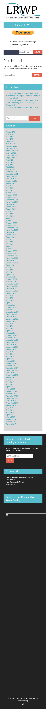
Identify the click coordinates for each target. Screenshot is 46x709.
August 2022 (11, 237)
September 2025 (12, 155)
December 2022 (12, 228)
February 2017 (11, 391)
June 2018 (10, 354)
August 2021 (11, 265)
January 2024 (11, 197)
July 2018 (9, 352)
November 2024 (12, 176)
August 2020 (11, 293)
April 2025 (10, 167)
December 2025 (12, 148)
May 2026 (10, 139)
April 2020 (10, 303)
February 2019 (11, 335)
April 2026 (10, 141)
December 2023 (12, 200)
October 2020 (11, 289)
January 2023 (11, 225)
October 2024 (11, 179)
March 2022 (10, 249)
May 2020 (10, 300)
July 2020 (9, 296)
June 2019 (10, 326)
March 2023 (10, 221)
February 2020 (11, 307)
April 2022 (10, 246)
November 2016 (12, 398)
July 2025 (9, 160)
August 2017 (11, 377)
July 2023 (9, 211)
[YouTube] (14, 51)
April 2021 (10, 274)
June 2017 (10, 382)
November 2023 (12, 202)
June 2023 (10, 214)
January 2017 (11, 394)
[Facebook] (6, 51)
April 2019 (10, 331)
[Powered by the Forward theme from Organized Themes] (23, 704)
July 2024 (9, 186)
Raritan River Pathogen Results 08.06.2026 (22, 107)
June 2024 (10, 188)
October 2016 (11, 401)
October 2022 (11, 232)
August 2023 (11, 209)
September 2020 (12, 291)
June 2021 (10, 270)
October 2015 (11, 424)
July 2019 (9, 324)
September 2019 (12, 319)
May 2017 (10, 384)
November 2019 (12, 314)
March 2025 (10, 169)
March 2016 (10, 417)
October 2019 (11, 317)
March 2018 (10, 361)
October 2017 (11, 373)
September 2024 (12, 181)
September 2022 (12, 235)
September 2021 (12, 263)
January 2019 (11, 338)
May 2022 (10, 244)
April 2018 (10, 359)
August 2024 (11, 183)
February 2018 (11, 363)
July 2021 (9, 267)
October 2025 (11, 153)
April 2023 (10, 218)
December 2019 (12, 312)
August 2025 (11, 158)
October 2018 (11, 345)
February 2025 (11, 172)
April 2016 (10, 415)
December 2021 (12, 256)
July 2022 (9, 239)
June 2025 (10, 162)
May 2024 (10, 190)
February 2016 (11, 419)
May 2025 (10, 165)
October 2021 (11, 260)
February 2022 (11, 251)
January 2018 (11, 366)
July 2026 (9, 134)
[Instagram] (10, 51)
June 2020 (10, 298)
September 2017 (12, 375)
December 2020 (12, 284)
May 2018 (10, 356)
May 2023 (10, 216)
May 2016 (10, 412)
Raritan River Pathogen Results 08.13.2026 (22, 100)
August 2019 (11, 321)
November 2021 (12, 258)
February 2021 (11, 279)
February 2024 (11, 195)
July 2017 (9, 380)
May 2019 (10, 328)
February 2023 (11, 223)
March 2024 (10, 193)
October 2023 (11, 204)
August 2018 (11, 349)
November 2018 (12, 342)
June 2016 (10, 410)
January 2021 (11, 282)
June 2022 (10, 242)
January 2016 (11, 422)
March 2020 (10, 305)
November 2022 (12, 230)
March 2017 (10, 389)
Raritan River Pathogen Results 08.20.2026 (22, 93)
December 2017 (12, 368)
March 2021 (10, 277)
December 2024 (12, 174)
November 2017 (12, 370)
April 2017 (10, 387)
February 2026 (11, 146)
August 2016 (11, 405)
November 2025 (12, 151)
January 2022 (11, 253)
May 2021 (10, 272)
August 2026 (11, 132)
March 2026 (10, 144)
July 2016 (9, 408)
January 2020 (11, 310)
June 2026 (10, 137)
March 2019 (10, 333)
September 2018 (12, 347)
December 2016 (12, 396)
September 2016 (12, 403)
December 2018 (12, 340)
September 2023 (12, 207)
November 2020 (12, 286)
